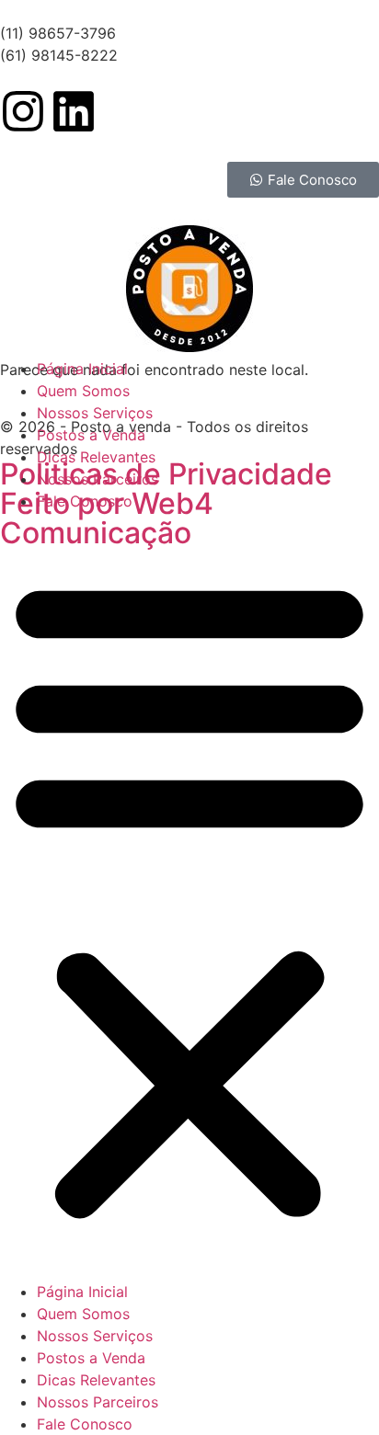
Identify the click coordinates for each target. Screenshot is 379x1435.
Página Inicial (82, 368)
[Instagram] (23, 111)
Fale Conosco (84, 501)
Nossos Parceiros (97, 479)
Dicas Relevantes (96, 457)
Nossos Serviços (95, 413)
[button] (189, 896)
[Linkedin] (74, 111)
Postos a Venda (91, 435)
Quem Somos (83, 391)
